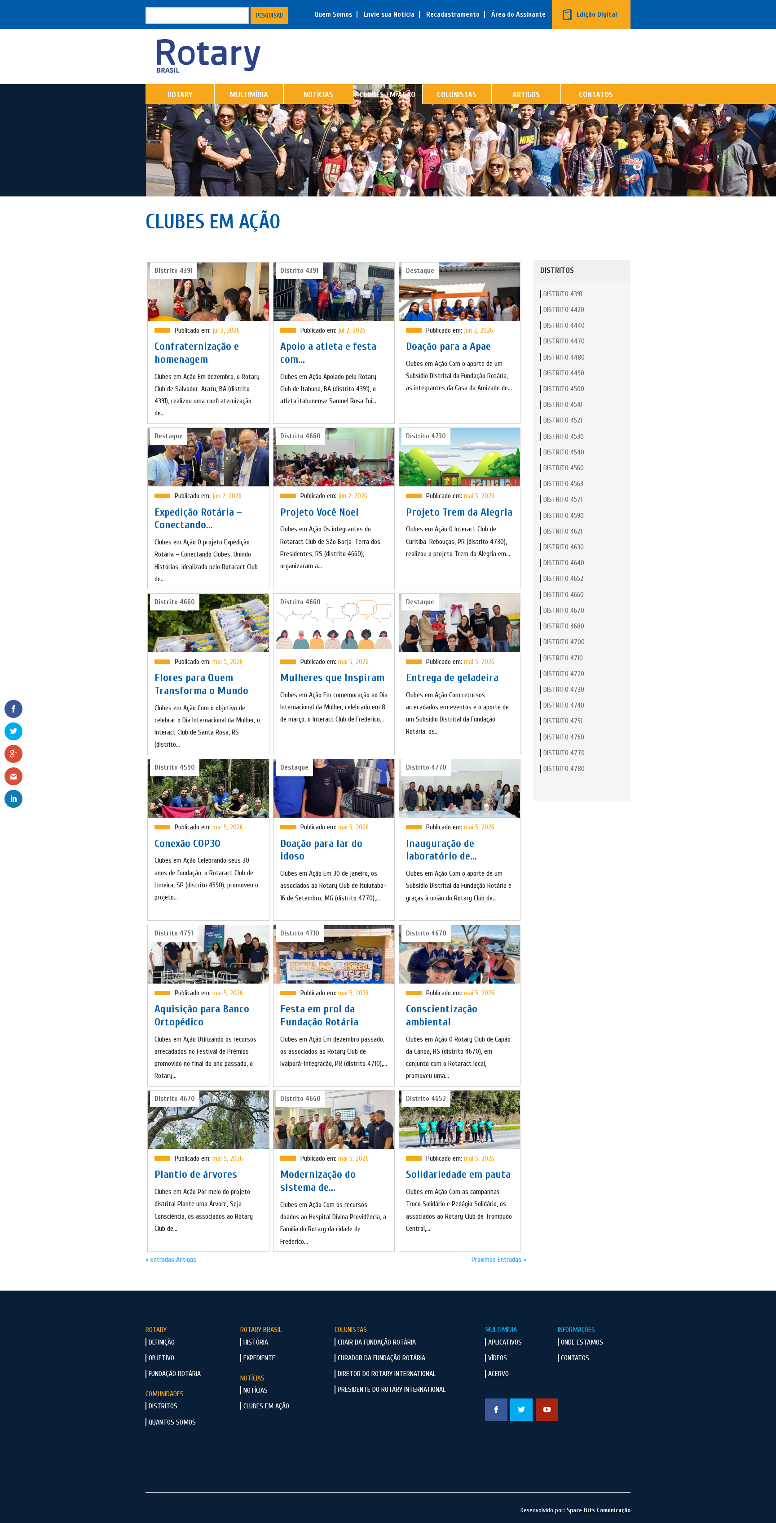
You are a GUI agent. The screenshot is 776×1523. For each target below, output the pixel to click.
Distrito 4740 (563, 705)
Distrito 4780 (564, 769)
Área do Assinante (518, 14)
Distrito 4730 (563, 690)
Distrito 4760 (563, 737)
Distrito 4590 (563, 516)
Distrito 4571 (562, 499)
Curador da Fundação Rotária (381, 1358)
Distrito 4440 (564, 325)
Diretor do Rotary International (387, 1374)
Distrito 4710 (563, 658)
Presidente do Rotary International (391, 1389)
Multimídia (249, 94)
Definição (162, 1342)
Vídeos (497, 1358)
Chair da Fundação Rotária (377, 1342)
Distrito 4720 (563, 674)
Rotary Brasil (261, 1330)
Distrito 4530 (563, 436)
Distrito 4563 (563, 484)
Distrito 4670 (563, 610)
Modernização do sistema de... (318, 1180)
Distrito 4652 (563, 578)
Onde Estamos (582, 1342)
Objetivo (161, 1358)
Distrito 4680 (563, 626)
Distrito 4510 (562, 405)
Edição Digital (597, 14)
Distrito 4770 (564, 753)
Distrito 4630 (563, 547)
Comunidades (165, 1394)
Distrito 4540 (563, 452)
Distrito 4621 (562, 531)
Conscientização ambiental (441, 1015)
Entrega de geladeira (452, 678)
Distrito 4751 (562, 721)
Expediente (259, 1358)
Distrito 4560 (563, 468)
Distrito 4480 (564, 357)
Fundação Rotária (175, 1374)
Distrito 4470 (564, 341)
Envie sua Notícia (389, 14)
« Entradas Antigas (171, 1260)
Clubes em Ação (387, 94)
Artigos (526, 94)
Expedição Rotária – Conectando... (198, 518)
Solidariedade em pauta (458, 1174)
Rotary (180, 94)
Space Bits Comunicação (598, 1510)
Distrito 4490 (563, 373)
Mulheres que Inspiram (332, 678)
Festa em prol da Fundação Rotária (319, 1015)
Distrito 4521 (562, 420)
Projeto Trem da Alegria (459, 512)
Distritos (163, 1406)
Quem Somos (333, 14)
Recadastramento (453, 14)
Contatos (596, 94)
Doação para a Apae (448, 346)
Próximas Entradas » (499, 1260)
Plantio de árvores (195, 1174)
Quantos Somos (172, 1422)
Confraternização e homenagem (196, 352)
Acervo (498, 1374)
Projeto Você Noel (319, 512)
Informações (576, 1330)
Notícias (318, 94)
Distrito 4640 (563, 563)
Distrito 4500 (563, 389)
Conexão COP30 (187, 843)
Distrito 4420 (563, 310)
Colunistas (456, 94)
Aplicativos (505, 1342)
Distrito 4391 (562, 294)
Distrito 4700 (564, 642)
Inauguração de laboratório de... (441, 850)
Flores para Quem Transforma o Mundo (201, 684)
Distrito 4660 (563, 595)
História (255, 1342)
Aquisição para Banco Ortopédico (201, 1015)
